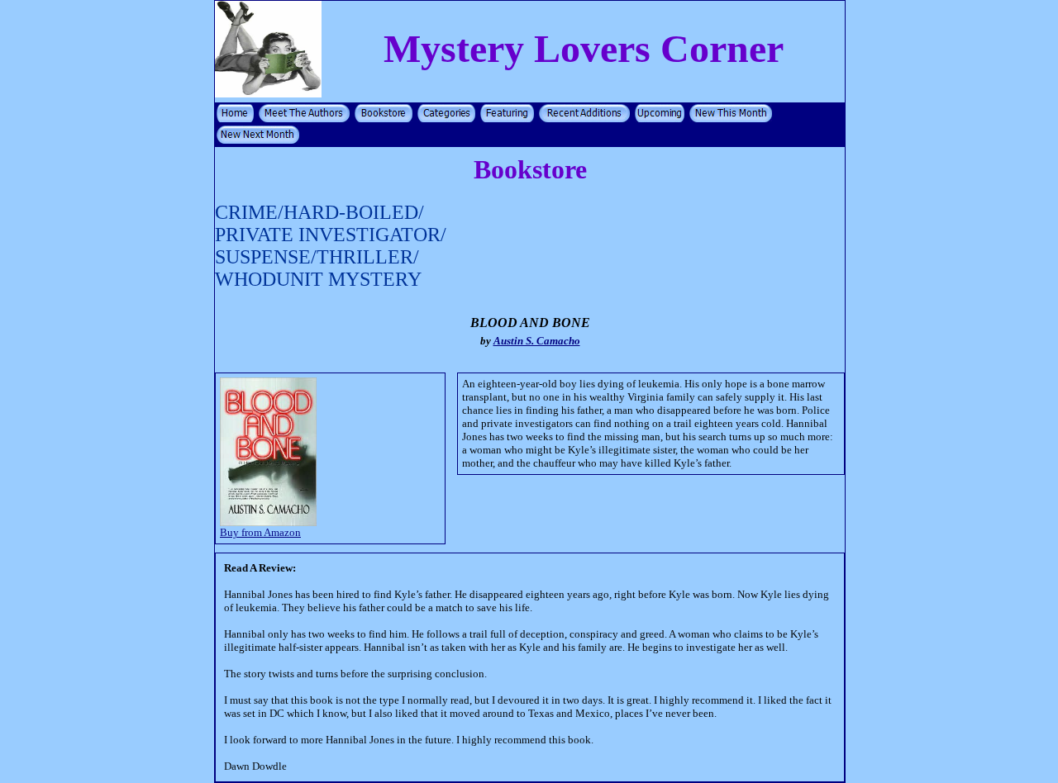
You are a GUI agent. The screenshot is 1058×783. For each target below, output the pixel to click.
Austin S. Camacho (536, 341)
